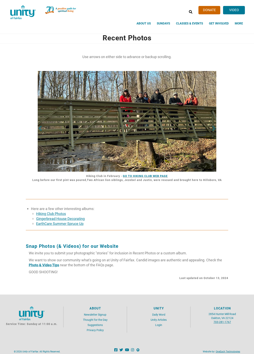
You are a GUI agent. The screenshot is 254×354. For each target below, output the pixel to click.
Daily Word (158, 314)
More (239, 23)
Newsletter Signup (95, 314)
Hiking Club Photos (51, 213)
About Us (144, 23)
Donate (209, 10)
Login (158, 325)
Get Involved (219, 23)
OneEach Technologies (228, 351)
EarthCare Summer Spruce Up (60, 223)
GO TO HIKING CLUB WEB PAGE (145, 176)
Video (234, 10)
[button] (39, 127)
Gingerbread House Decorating (60, 218)
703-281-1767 (222, 322)
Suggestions (95, 325)
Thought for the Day (95, 320)
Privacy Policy (95, 330)
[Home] (23, 12)
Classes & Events (189, 23)
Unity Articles (159, 320)
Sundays (163, 23)
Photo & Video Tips (44, 265)
